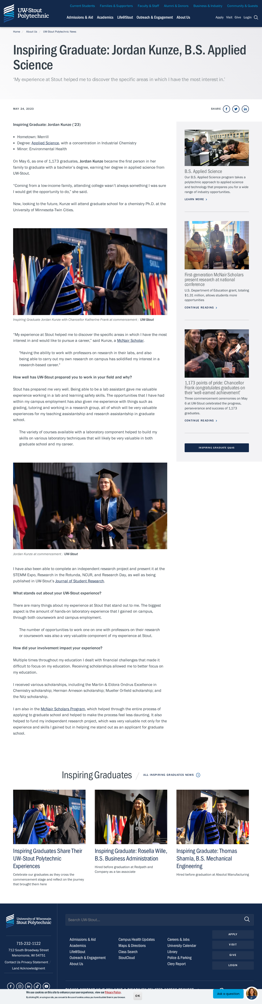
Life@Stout (125, 17)
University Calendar (181, 945)
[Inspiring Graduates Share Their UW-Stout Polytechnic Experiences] (49, 817)
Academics (105, 17)
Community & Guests (242, 6)
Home (16, 31)
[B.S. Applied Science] (217, 148)
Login (248, 17)
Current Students (82, 6)
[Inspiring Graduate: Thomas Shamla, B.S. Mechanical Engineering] (212, 817)
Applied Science (45, 143)
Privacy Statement (35, 962)
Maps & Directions (132, 945)
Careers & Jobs (178, 939)
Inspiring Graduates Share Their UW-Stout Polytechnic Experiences (47, 858)
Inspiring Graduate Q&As (217, 447)
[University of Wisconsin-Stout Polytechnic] (28, 925)
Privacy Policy (113, 992)
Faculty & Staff (148, 6)
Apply (220, 17)
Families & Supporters (116, 6)
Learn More (194, 199)
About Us (183, 17)
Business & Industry (207, 6)
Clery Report (176, 963)
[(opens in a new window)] (226, 109)
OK (137, 995)
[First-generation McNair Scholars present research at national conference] (217, 245)
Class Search (128, 951)
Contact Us (13, 962)
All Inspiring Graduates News (168, 775)
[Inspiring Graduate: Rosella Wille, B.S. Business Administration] (131, 817)
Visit (229, 17)
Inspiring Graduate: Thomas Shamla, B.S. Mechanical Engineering (206, 858)
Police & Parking (179, 957)
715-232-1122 (28, 943)
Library (172, 951)
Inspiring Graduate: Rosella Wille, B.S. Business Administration (131, 854)
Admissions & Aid (80, 17)
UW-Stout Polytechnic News (59, 31)
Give (238, 17)
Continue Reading (199, 307)
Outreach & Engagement (155, 17)
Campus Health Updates (137, 939)
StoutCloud (127, 957)
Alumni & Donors (176, 6)
